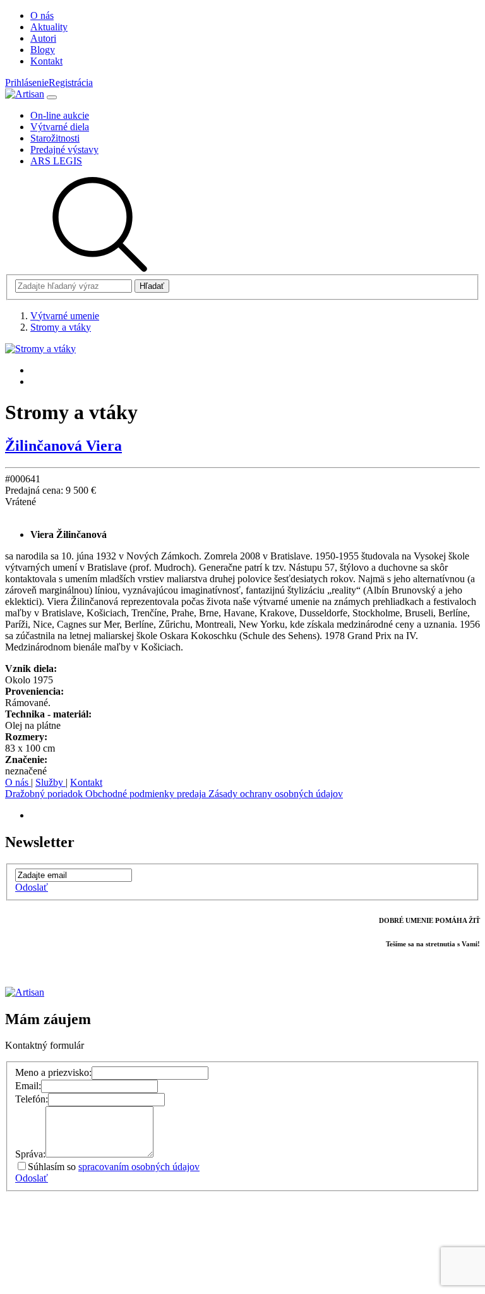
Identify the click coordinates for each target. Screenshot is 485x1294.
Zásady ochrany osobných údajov (275, 793)
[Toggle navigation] (52, 97)
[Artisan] (24, 94)
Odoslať (31, 887)
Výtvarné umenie (64, 315)
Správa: (30, 1154)
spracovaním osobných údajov (139, 1166)
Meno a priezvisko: (53, 1072)
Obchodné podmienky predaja (146, 793)
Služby (50, 782)
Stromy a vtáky (60, 327)
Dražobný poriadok (45, 793)
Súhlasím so (114, 1166)
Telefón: (31, 1099)
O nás (18, 782)
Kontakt (86, 782)
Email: (28, 1085)
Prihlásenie (27, 82)
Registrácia (71, 82)
